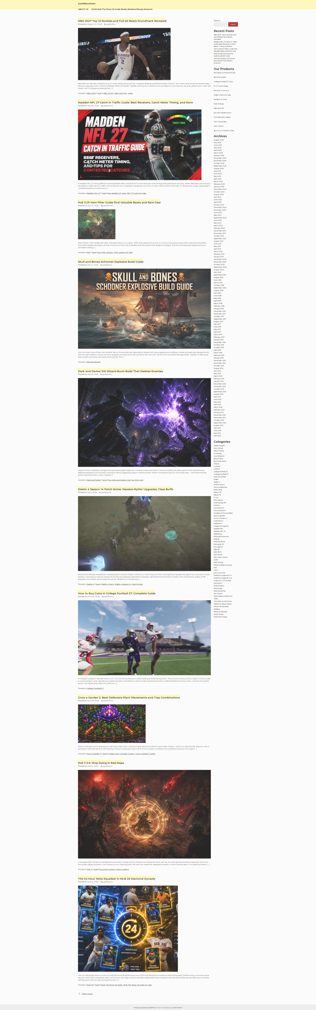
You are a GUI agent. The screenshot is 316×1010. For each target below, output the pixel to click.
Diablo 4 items (107, 584)
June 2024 (218, 200)
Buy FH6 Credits (220, 77)
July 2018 (217, 293)
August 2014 (218, 368)
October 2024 (219, 192)
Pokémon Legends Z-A (223, 575)
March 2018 (218, 303)
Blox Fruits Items (220, 461)
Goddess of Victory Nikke (223, 513)
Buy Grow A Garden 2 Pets (224, 130)
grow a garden (219, 516)
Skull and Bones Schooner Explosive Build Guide (110, 261)
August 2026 (219, 140)
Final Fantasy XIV (220, 503)
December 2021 (220, 231)
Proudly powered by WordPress (145, 1008)
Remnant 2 (218, 583)
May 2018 (217, 298)
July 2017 (217, 324)
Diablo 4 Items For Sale (222, 95)
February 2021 (219, 254)
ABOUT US (83, 9)
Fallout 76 (217, 492)
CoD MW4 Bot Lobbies (222, 117)
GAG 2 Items (218, 126)
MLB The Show (219, 542)
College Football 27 (95, 688)
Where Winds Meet (221, 606)
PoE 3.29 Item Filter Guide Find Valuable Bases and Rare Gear (119, 202)
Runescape (218, 588)
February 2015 (219, 355)
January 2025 (219, 187)
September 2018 (220, 288)
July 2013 (217, 397)
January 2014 (219, 381)
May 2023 (217, 215)
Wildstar (217, 609)
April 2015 (217, 350)
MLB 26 (90, 985)
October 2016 (219, 345)
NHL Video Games (220, 557)
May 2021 (217, 246)
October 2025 (219, 163)
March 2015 (218, 353)
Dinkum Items (219, 484)
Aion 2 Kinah (218, 448)
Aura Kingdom (219, 456)
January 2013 (219, 412)
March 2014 (218, 376)
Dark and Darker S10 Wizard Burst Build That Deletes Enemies (120, 371)
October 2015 (219, 347)
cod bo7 (217, 469)
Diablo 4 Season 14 (123, 584)
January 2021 (219, 257)
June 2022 (218, 220)
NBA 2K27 (91, 93)
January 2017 (219, 340)
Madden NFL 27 (93, 193)
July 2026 (217, 142)
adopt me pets (219, 446)
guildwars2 (111, 24)
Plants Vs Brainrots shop (223, 565)
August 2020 (219, 270)
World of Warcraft (220, 612)
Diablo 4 (90, 584)
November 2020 (220, 262)
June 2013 (217, 399)
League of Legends (221, 526)
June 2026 (218, 145)
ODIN (216, 560)
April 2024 (218, 202)
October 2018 (219, 285)
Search (217, 20)
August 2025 (219, 168)
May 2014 (217, 373)
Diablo (216, 479)
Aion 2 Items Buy (220, 122)
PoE (88, 252)
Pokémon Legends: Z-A (223, 578)
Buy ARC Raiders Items (222, 113)
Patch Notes (137, 584)
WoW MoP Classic (220, 617)
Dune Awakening (220, 487)
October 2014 (219, 366)
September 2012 (220, 423)
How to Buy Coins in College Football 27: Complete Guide (116, 593)
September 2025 (220, 166)
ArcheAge (218, 453)
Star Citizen (218, 593)
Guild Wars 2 (218, 521)
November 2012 (220, 418)
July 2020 (217, 272)
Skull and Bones (93, 362)
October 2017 (219, 316)
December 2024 (220, 189)
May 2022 (217, 223)
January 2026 (219, 155)
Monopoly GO (219, 544)
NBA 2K (216, 549)
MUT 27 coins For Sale (136, 193)
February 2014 (219, 379)
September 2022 (220, 218)
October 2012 (219, 420)
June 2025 (218, 174)
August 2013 (218, 394)
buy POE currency (105, 252)
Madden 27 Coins (220, 99)
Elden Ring (218, 490)
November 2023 (220, 210)
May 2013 (217, 402)
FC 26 (216, 497)
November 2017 (220, 314)
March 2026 (218, 153)
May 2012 (217, 433)
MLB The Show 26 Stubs (111, 985)
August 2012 (218, 425)
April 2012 (217, 436)
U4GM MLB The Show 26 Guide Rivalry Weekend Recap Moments (121, 9)
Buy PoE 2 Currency (221, 90)
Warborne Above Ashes (222, 604)
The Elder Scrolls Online (223, 601)
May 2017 (217, 329)
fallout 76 (217, 495)
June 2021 (217, 244)
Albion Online (219, 451)
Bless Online (218, 459)
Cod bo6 (217, 466)
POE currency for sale (123, 252)
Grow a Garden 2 (94, 754)
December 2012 (220, 415)
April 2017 (217, 332)
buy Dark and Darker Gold (119, 480)
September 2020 (220, 267)
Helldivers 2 (218, 523)
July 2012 (217, 428)
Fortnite (217, 505)
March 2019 (218, 283)
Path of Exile (218, 562)
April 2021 (217, 249)
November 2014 (220, 363)
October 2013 (219, 389)
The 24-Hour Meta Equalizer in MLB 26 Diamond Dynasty (116, 878)
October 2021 (219, 236)
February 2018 (219, 306)
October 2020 (219, 264)
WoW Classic (219, 614)
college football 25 (221, 472)
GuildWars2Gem (86, 3)
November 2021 (220, 233)
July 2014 (217, 371)
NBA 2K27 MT (121, 93)
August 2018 (218, 290)
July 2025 (217, 171)
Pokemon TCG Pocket (222, 580)
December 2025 (220, 158)
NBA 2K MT (108, 93)
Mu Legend (218, 547)
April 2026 (217, 150)
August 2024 (219, 194)
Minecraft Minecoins (221, 536)
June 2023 (218, 213)
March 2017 (218, 334)
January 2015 (219, 358)
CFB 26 (216, 464)
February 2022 (219, 228)
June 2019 (217, 280)
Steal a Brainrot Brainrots (223, 596)
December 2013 (220, 384)
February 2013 (219, 410)
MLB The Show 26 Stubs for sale (137, 985)
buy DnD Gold (137, 480)
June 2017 (217, 327)
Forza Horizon (219, 508)
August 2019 (218, 277)
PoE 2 (89, 869)
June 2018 (217, 296)
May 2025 (217, 176)
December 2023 (220, 207)
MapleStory (218, 534)
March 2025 (218, 181)
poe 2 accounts (219, 573)
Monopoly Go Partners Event (225, 73)
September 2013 (220, 392)
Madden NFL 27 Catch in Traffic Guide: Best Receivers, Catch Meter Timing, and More (135, 102)
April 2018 (217, 301)
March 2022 (218, 225)
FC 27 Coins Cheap (221, 86)
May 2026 (217, 148)
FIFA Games (218, 500)
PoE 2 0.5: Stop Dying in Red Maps (101, 762)
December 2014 (220, 360)
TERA (216, 599)
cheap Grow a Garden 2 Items (121, 754)
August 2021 (218, 241)
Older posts (87, 994)
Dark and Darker (94, 480)
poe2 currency (122, 869)
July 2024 (217, 197)
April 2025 (217, 179)
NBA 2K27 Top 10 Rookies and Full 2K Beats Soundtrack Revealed (122, 20)
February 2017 (219, 337)
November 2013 (220, 386)
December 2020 (220, 259)
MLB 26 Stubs (219, 104)
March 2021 (218, 251)
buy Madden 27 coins (117, 193)
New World (218, 555)
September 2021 (220, 238)
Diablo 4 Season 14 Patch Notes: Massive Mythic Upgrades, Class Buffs (125, 489)
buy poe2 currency (107, 869)
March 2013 (218, 407)
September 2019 (220, 275)
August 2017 (218, 321)
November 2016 (220, 342)
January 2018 (219, 309)
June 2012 (217, 430)
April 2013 (217, 405)
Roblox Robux (219, 586)
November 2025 (220, 161)
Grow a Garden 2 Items (145, 754)
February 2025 (219, 184)
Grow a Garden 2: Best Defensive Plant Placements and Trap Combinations (129, 697)
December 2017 (220, 311)
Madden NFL (218, 529)
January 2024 (219, 205)
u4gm (130, 93)
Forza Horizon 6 (220, 510)
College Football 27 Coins (223, 82)
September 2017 (220, 319)
